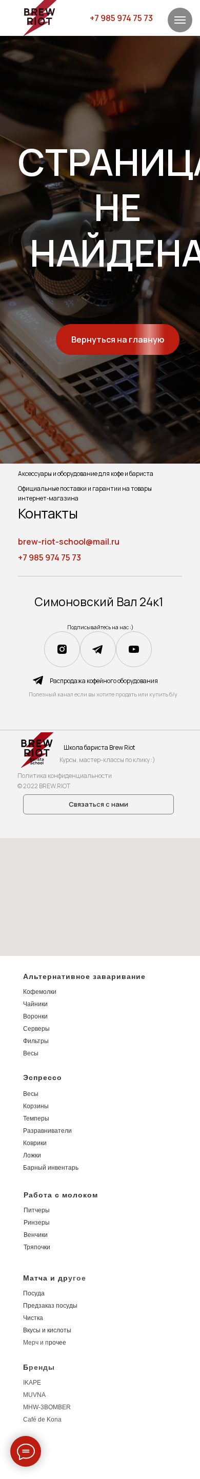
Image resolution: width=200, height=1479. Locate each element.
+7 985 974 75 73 (121, 18)
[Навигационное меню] (180, 20)
